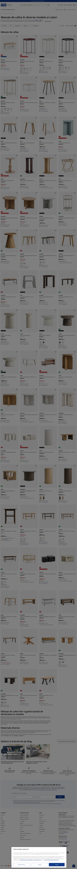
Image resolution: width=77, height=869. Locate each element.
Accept (56, 864)
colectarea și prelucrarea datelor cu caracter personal (30, 860)
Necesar (40, 864)
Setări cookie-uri (21, 864)
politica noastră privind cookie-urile (52, 860)
